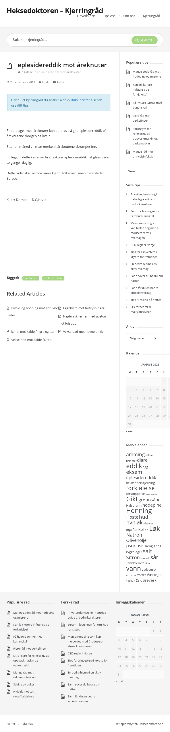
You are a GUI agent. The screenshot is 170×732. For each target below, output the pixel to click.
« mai (119, 681)
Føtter (28, 72)
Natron (134, 534)
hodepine (152, 505)
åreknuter (31, 278)
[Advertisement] (58, 239)
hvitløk (134, 522)
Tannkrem (133, 563)
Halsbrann (134, 505)
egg (145, 467)
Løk (154, 528)
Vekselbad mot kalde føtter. (31, 340)
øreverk (149, 580)
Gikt (132, 498)
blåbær (149, 455)
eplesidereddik (53, 278)
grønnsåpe (149, 500)
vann (133, 568)
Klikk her (78, 100)
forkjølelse (140, 488)
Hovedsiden (86, 16)
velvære (149, 569)
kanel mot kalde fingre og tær (33, 331)
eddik (134, 465)
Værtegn (154, 574)
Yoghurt (130, 580)
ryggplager (134, 552)
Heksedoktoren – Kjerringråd (55, 10)
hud (143, 516)
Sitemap (28, 724)
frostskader (151, 494)
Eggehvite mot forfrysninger (83, 308)
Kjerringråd (151, 16)
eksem (134, 471)
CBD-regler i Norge (143, 245)
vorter (141, 575)
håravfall (148, 523)
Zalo (139, 580)
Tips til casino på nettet (146, 300)
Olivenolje (136, 540)
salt (147, 551)
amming (135, 454)
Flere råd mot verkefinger (30, 648)
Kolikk (143, 529)
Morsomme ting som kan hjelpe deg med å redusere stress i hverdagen (85, 641)
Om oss (129, 16)
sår (154, 557)
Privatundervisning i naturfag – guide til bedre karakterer (144, 199)
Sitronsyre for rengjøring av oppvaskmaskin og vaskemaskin (31, 660)
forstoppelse (135, 494)
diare (142, 460)
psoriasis (135, 546)
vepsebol (131, 575)
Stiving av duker (23, 684)
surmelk (145, 558)
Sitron (133, 557)
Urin (147, 563)
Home (11, 724)
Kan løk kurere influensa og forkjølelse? (142, 89)
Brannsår (131, 460)
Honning (139, 510)
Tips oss (109, 16)
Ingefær (132, 530)
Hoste (132, 517)
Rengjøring (153, 546)
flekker (131, 483)
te (142, 563)
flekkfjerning (146, 483)
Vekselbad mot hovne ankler (84, 331)
